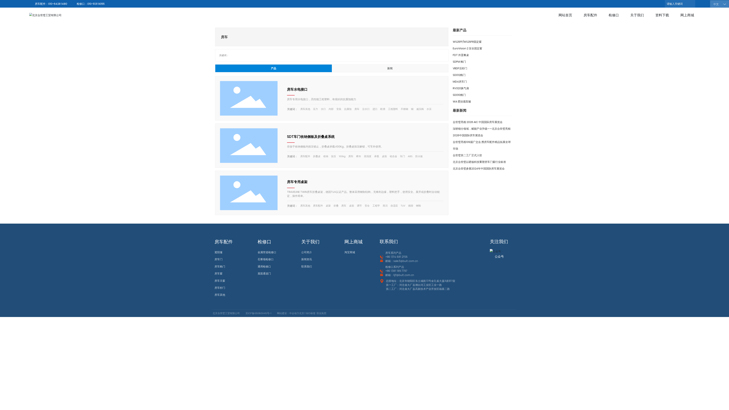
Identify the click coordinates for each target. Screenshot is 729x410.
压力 (315, 109)
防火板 (419, 156)
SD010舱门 (459, 95)
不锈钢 (404, 109)
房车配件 (305, 156)
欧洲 (382, 109)
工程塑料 (393, 109)
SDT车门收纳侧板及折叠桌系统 (311, 136)
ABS (410, 156)
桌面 (384, 156)
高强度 (367, 156)
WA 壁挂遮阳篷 (462, 101)
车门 (402, 156)
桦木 (358, 156)
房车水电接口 (297, 89)
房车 (356, 109)
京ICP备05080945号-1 (258, 313)
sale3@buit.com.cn (405, 261)
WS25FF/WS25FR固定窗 (467, 42)
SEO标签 (310, 313)
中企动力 (294, 313)
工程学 (376, 205)
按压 (333, 156)
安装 (338, 109)
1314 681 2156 (399, 257)
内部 (331, 109)
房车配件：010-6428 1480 (51, 4)
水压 (429, 109)
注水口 (366, 109)
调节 (359, 205)
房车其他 (305, 109)
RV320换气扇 (461, 88)
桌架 (328, 205)
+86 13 (389, 271)
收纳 (325, 156)
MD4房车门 (460, 82)
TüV (403, 205)
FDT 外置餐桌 (461, 55)
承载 (376, 156)
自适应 (394, 205)
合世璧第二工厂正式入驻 (467, 155)
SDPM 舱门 (459, 62)
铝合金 (393, 156)
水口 (323, 109)
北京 (301, 313)
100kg (342, 156)
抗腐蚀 (348, 109)
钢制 (418, 205)
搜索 (700, 4)
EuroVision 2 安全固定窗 (467, 48)
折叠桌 (316, 156)
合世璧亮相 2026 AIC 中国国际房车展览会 (478, 122)
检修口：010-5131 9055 (91, 4)
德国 (410, 205)
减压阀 (420, 109)
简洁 (385, 205)
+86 (388, 257)
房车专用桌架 (297, 181)
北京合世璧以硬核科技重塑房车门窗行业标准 (479, 162)
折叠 (336, 205)
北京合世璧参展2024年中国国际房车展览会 (479, 168)
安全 (367, 205)
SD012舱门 (459, 75)
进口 (374, 109)
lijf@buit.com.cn (403, 275)
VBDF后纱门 (460, 68)
